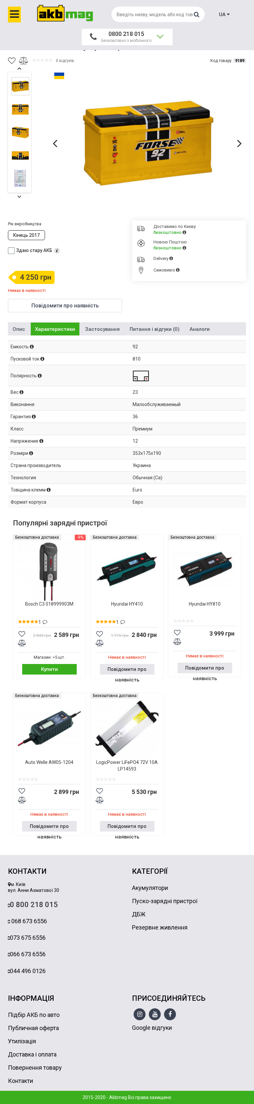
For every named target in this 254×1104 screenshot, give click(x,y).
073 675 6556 (28, 937)
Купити (49, 669)
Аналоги (200, 329)
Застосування (102, 329)
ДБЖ (139, 914)
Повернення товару (35, 1067)
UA (223, 14)
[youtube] (154, 1014)
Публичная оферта (33, 1028)
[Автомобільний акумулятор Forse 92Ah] (148, 143)
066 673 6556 (28, 954)
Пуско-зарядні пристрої (164, 901)
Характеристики (55, 329)
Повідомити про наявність (127, 670)
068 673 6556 (28, 921)
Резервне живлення (160, 927)
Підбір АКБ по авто (34, 1014)
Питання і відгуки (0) (155, 329)
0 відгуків (65, 60)
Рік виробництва (24, 223)
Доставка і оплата (32, 1054)
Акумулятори (150, 887)
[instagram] (139, 1014)
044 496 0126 (28, 970)
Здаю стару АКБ (34, 250)
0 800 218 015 (34, 904)
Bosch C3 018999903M (49, 604)
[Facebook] (170, 1014)
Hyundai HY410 (127, 604)
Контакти (20, 1080)
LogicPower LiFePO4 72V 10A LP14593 (127, 766)
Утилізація (22, 1041)
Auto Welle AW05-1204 (49, 762)
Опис (19, 329)
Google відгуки (152, 1027)
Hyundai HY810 (205, 604)
